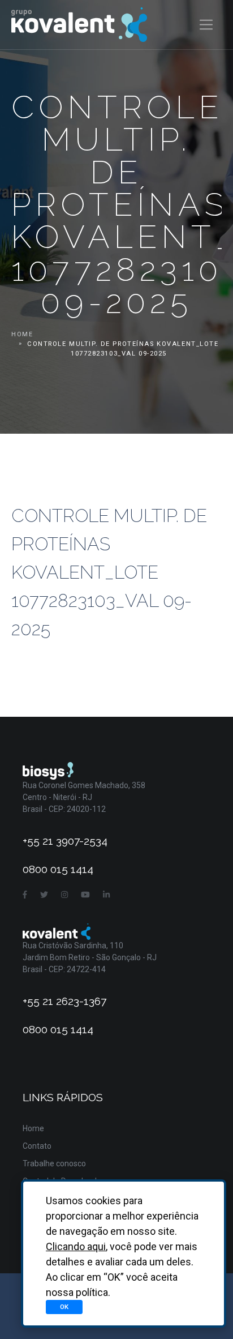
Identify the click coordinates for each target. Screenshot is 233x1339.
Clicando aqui (76, 1246)
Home (22, 334)
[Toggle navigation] (206, 25)
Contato (37, 1145)
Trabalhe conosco (54, 1163)
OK (64, 1307)
